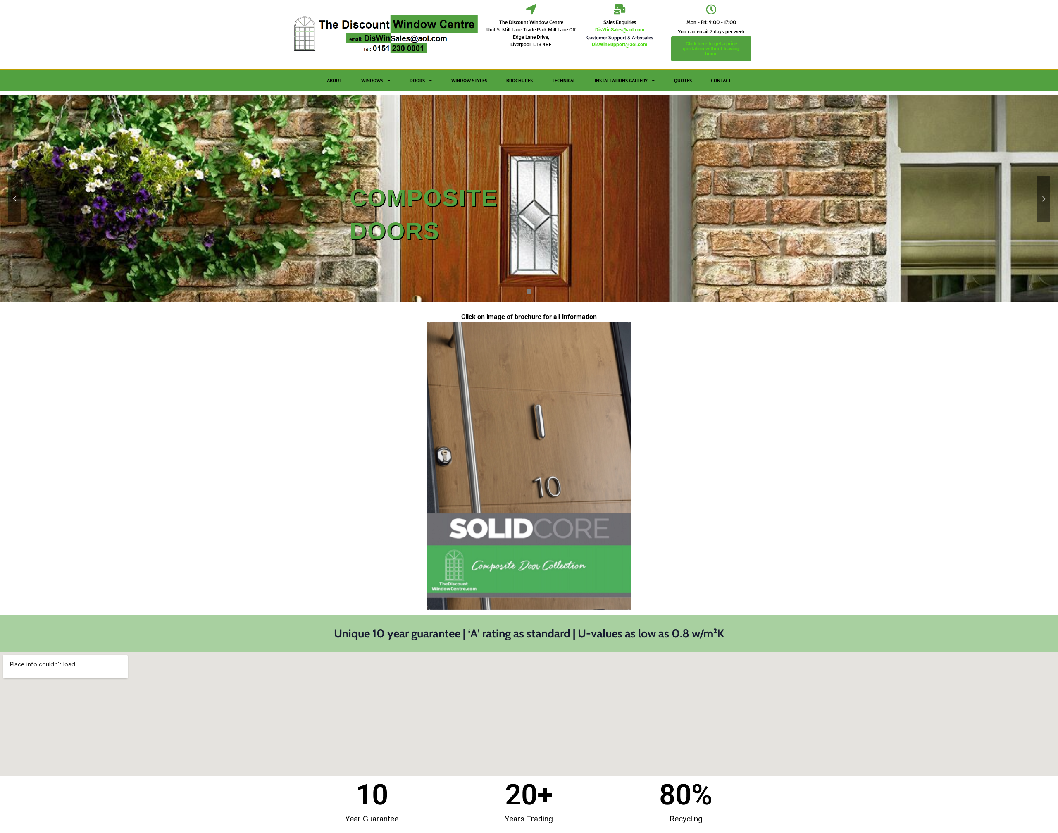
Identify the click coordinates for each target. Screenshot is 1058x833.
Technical (564, 80)
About (334, 80)
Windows (372, 80)
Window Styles (469, 80)
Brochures (519, 80)
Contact (721, 80)
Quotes (683, 80)
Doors (417, 80)
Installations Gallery (621, 80)
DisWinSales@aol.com (619, 30)
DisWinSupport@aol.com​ (619, 45)
